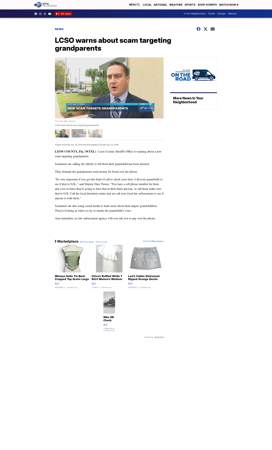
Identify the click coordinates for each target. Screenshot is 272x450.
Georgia (221, 13)
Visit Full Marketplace (153, 241)
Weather (175, 4)
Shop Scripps (207, 4)
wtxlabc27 (41, 14)
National (160, 4)
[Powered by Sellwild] (159, 337)
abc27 (46, 14)
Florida (211, 13)
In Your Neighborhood (194, 13)
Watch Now (228, 4)
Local (147, 4)
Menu (133, 4)
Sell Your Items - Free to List (93, 242)
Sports (190, 4)
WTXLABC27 (36, 14)
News (59, 29)
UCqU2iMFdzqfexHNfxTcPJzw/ (50, 14)
